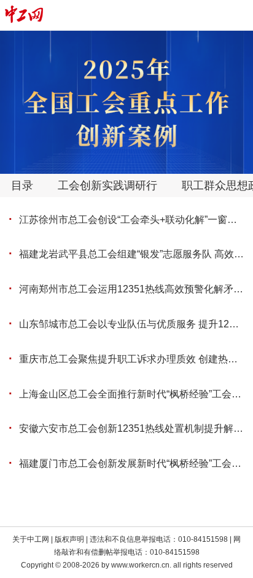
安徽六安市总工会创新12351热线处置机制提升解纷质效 (126, 427)
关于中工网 (30, 539)
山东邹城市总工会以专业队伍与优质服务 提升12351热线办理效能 (126, 323)
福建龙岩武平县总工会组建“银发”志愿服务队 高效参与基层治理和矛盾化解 (126, 253)
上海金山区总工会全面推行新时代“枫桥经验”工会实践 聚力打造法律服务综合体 (126, 393)
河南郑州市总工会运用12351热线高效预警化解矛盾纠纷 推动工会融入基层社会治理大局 (126, 288)
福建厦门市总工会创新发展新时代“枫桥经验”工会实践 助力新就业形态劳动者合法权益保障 (126, 462)
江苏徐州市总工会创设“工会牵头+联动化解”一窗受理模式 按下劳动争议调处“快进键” (126, 218)
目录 (22, 185)
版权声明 (69, 539)
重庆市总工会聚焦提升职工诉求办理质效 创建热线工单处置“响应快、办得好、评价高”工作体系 (126, 358)
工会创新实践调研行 (107, 185)
